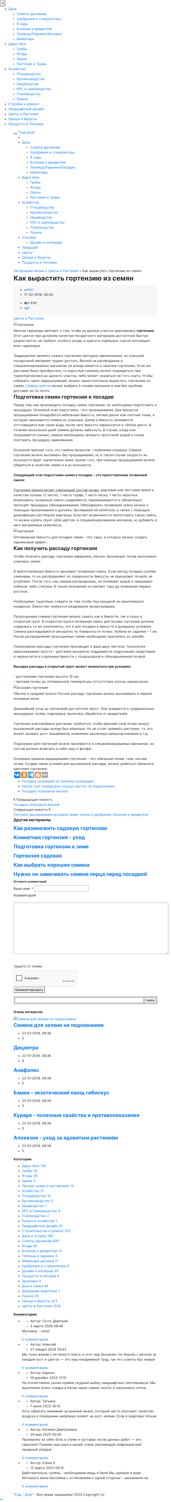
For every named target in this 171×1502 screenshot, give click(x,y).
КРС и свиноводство (34, 89)
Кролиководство (31, 79)
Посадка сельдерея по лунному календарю (58, 781)
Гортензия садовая (38, 856)
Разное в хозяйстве (39, 1221)
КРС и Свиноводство (41, 1211)
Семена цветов (38, 386)
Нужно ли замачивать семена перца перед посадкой (80, 874)
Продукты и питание (40, 1276)
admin (29, 289)
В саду (22, 24)
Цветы (27, 252)
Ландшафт (30, 247)
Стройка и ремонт (23, 104)
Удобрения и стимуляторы (39, 19)
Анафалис (26, 1070)
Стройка (29, 237)
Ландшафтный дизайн (26, 109)
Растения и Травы (32, 64)
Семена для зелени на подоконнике (59, 1025)
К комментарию (35, 1339)
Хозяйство (17, 69)
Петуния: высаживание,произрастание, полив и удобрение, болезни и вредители (81, 814)
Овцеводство (28, 84)
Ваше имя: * (23, 888)
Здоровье (31, 1281)
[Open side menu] (15, 133)
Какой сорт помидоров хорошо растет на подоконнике (68, 786)
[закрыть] (2, 3)
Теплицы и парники (39, 1256)
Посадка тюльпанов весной (45, 791)
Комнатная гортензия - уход (49, 837)
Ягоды (22, 54)
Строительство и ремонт (46, 1231)
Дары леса (17, 44)
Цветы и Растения (23, 114)
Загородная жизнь (29, 271)
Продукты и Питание (25, 124)
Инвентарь (25, 39)
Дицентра (26, 1048)
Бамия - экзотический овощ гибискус (61, 1093)
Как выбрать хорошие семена (51, 865)
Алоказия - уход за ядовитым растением (66, 1138)
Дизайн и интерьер (46, 242)
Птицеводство (29, 74)
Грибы (22, 49)
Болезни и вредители (34, 29)
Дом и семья (35, 1286)
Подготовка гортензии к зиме (51, 847)
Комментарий (25, 895)
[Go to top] (1, 1499)
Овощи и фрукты (39, 1301)
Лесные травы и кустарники (48, 1186)
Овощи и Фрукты (22, 119)
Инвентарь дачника (40, 1261)
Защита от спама (28, 966)
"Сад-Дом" (26, 132)
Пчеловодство (29, 94)
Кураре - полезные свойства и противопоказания (76, 1115)
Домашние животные (41, 1291)
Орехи (22, 59)
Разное (22, 99)
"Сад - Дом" (23, 1494)
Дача (12, 9)
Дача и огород (37, 1236)
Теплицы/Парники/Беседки (39, 34)
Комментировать (29, 990)
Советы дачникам (32, 14)
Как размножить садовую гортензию (60, 828)
